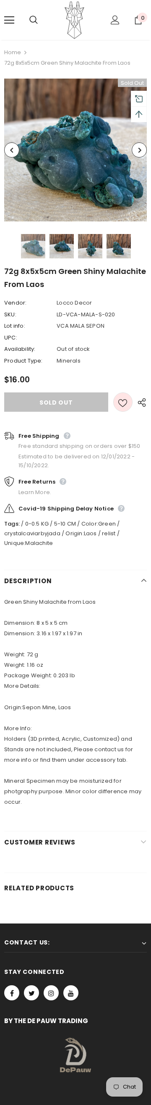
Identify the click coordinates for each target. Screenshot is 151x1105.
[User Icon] (115, 20)
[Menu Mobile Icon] (9, 20)
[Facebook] (11, 992)
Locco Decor (74, 303)
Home (12, 52)
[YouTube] (70, 992)
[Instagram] (51, 992)
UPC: (10, 338)
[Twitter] (31, 992)
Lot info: (14, 326)
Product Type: (23, 361)
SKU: (10, 314)
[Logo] (74, 20)
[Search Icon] (42, 20)
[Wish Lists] (123, 402)
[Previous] (11, 150)
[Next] (139, 150)
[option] (75, 150)
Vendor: (15, 303)
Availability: (20, 349)
